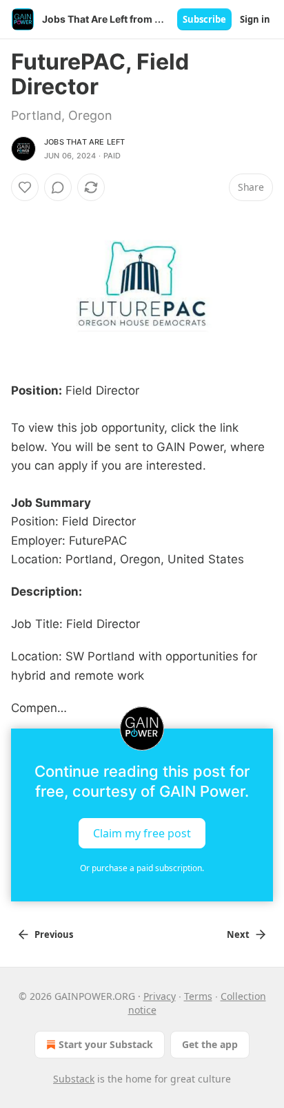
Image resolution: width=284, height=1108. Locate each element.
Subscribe (204, 19)
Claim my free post (142, 832)
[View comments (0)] (58, 187)
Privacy (159, 996)
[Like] (25, 187)
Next (238, 934)
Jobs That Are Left (84, 142)
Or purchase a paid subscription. (142, 868)
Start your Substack (106, 1044)
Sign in (255, 19)
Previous (53, 934)
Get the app (210, 1044)
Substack (73, 1078)
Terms (198, 996)
